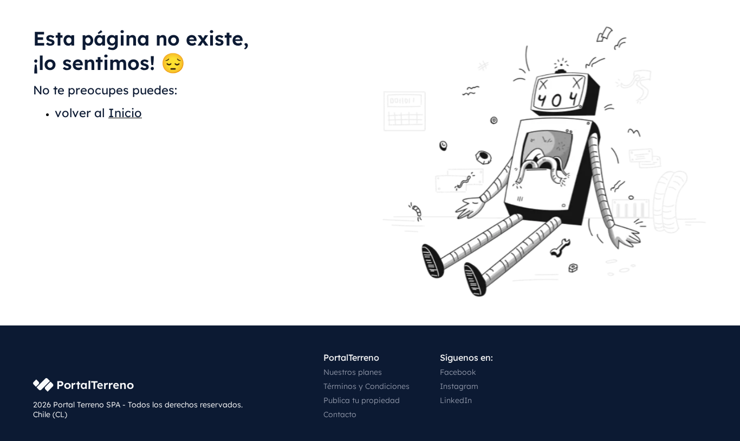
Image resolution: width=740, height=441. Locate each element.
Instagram (459, 386)
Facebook (458, 372)
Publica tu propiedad (361, 400)
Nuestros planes (352, 372)
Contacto (339, 414)
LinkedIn (456, 400)
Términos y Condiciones (366, 386)
